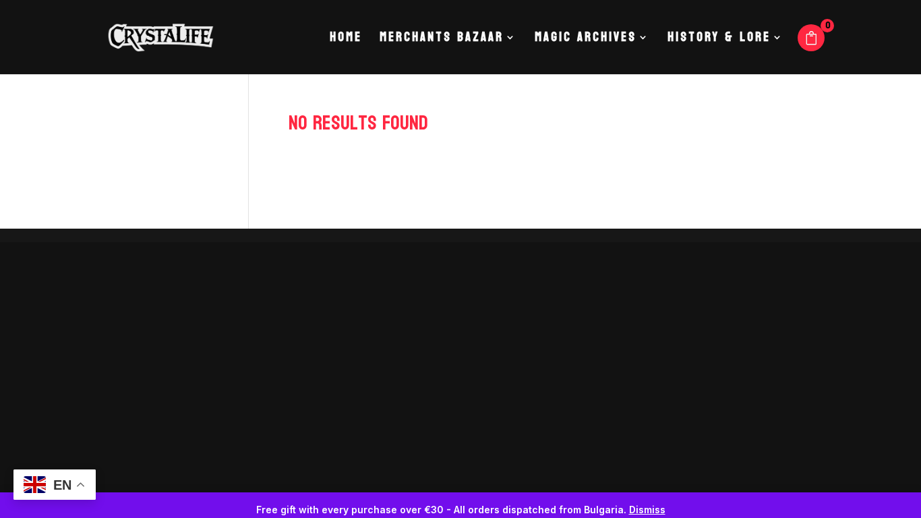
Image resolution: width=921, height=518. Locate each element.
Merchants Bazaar (442, 40)
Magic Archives (585, 40)
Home (346, 40)
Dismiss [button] (647, 509)
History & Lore (719, 40)
